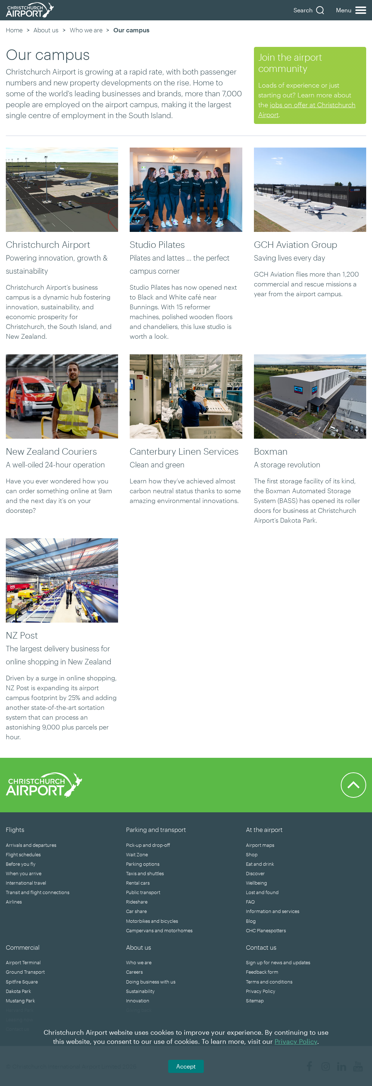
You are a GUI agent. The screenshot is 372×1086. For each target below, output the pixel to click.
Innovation (137, 1000)
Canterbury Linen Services (184, 451)
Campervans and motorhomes (159, 930)
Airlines (14, 902)
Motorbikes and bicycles (152, 921)
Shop (252, 854)
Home (14, 29)
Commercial (23, 947)
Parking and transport (156, 829)
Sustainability (140, 991)
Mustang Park (20, 1000)
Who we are (86, 29)
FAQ (250, 902)
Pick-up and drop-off (148, 845)
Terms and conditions (269, 982)
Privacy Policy (260, 991)
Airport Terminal (23, 962)
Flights (15, 829)
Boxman (271, 451)
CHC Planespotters (266, 930)
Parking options (142, 864)
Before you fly (21, 864)
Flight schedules (23, 854)
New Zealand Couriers (51, 451)
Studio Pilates (157, 244)
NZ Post (22, 635)
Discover (255, 873)
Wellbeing (256, 883)
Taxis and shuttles (145, 873)
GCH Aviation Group (295, 244)
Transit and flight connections (37, 892)
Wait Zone (137, 854)
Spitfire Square (22, 982)
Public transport (143, 892)
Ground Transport (25, 972)
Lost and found (262, 892)
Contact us (261, 947)
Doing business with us (150, 982)
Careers (134, 972)
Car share (136, 911)
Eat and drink (260, 864)
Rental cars (138, 883)
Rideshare (136, 902)
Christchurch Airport (48, 244)
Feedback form (262, 972)
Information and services (272, 911)
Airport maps (260, 845)
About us (45, 29)
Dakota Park (18, 991)
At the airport (264, 829)
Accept (186, 1066)
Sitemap (255, 1000)
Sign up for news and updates (278, 962)
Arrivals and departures (31, 845)
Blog (251, 921)
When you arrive (23, 873)
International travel (26, 883)
